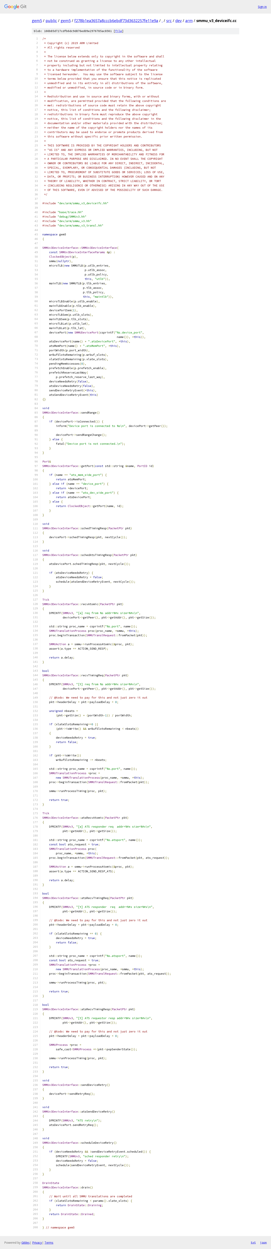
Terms (48, 1243)
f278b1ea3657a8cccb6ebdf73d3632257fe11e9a (116, 20)
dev (178, 20)
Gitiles (25, 1243)
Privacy (37, 1243)
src (169, 20)
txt (253, 1242)
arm (189, 20)
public (51, 20)
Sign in (262, 7)
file (118, 31)
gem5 (37, 20)
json (263, 1242)
